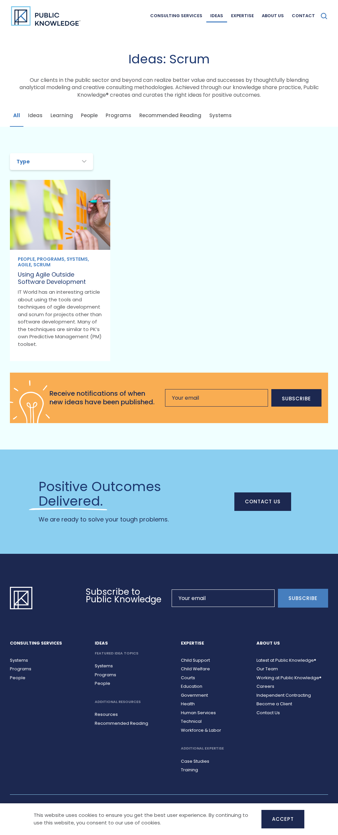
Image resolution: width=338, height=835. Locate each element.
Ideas (216, 16)
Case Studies (195, 761)
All (16, 115)
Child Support (195, 660)
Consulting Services (176, 16)
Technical (191, 721)
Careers (265, 686)
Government (194, 695)
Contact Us (263, 501)
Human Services (198, 713)
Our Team (267, 669)
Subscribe (296, 398)
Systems (220, 115)
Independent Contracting (283, 695)
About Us (273, 16)
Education (191, 686)
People (89, 115)
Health (188, 704)
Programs (118, 115)
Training (189, 770)
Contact (303, 16)
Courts (188, 678)
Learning (62, 115)
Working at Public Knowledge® (288, 678)
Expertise (242, 16)
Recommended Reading (170, 115)
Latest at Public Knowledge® (286, 660)
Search (324, 16)
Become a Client (274, 704)
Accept (283, 819)
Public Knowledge (46, 16)
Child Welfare (195, 669)
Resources (106, 714)
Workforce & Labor (201, 730)
